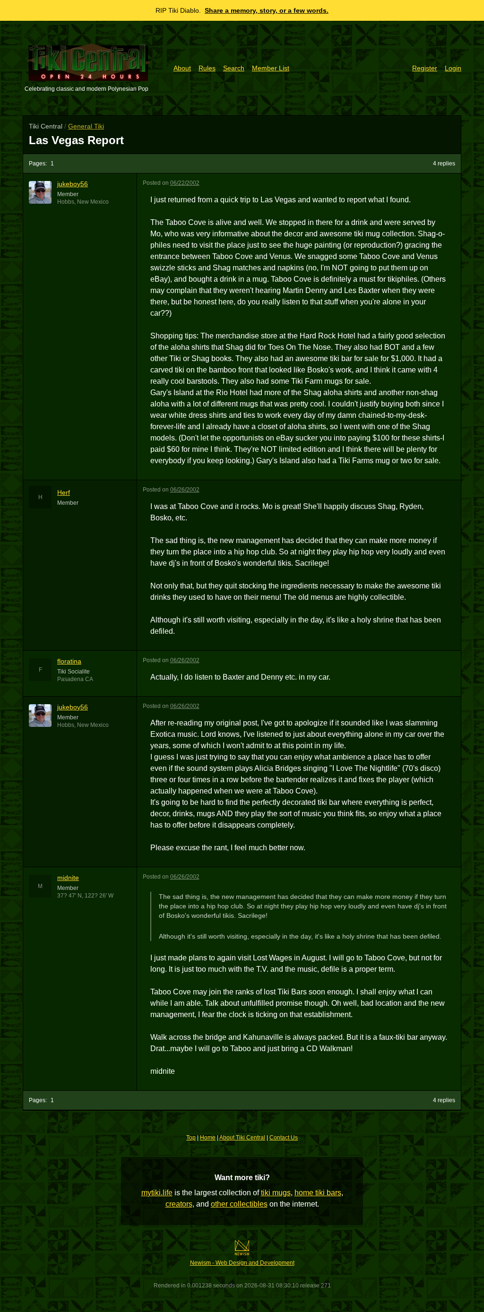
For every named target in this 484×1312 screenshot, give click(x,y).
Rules (207, 68)
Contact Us (283, 1137)
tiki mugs (276, 1193)
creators (178, 1204)
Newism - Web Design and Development (242, 1263)
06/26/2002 (184, 489)
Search (233, 68)
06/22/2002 (184, 183)
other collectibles (239, 1204)
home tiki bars (317, 1193)
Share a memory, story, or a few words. (266, 10)
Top (191, 1137)
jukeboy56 (72, 184)
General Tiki (86, 126)
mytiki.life (157, 1193)
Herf (63, 492)
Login (453, 68)
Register (424, 68)
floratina (69, 661)
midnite (68, 877)
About (182, 68)
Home (208, 1137)
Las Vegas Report (76, 140)
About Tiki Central (242, 1137)
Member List (270, 68)
